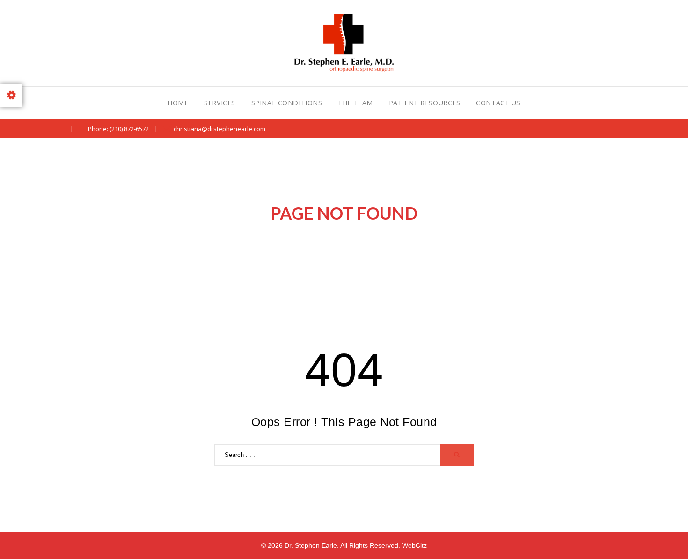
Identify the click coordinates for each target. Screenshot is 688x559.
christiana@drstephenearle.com (219, 129)
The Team (355, 102)
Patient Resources (425, 102)
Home (178, 102)
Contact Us (498, 102)
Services (219, 102)
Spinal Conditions (286, 102)
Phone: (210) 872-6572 (118, 129)
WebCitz (414, 545)
